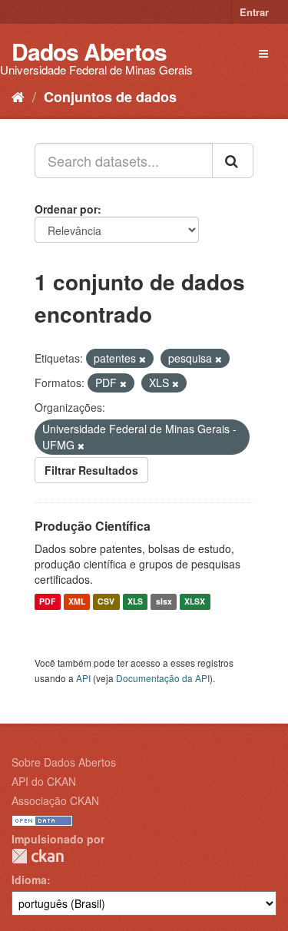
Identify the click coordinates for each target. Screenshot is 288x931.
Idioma (29, 879)
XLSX (194, 602)
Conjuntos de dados (110, 97)
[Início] (18, 96)
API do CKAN (44, 781)
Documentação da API (163, 677)
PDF (47, 602)
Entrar (254, 12)
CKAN (38, 856)
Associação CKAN (55, 800)
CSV (106, 602)
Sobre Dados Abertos (64, 762)
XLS (135, 602)
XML (76, 602)
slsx (164, 602)
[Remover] (142, 359)
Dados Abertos (89, 51)
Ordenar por (66, 209)
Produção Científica (93, 526)
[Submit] (232, 160)
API (83, 677)
